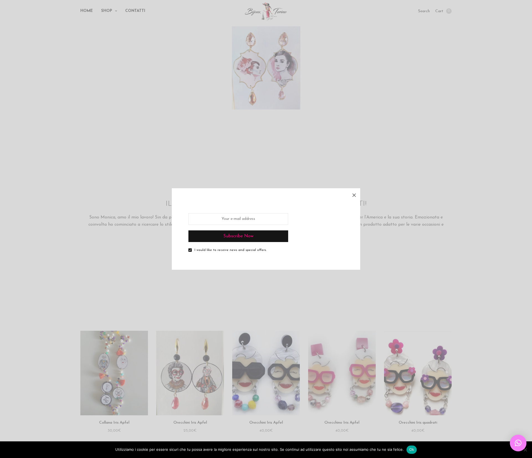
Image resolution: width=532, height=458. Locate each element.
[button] (518, 443)
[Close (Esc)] (354, 194)
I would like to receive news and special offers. (231, 250)
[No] (525, 449)
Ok (411, 449)
